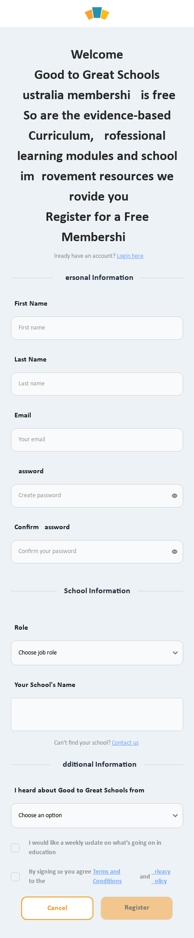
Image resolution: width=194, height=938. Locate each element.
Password (29, 471)
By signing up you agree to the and (100, 877)
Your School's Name (44, 685)
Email (22, 415)
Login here (130, 256)
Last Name (30, 359)
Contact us (125, 743)
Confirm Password (42, 527)
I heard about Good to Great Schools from (79, 790)
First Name (30, 303)
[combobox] (29, 714)
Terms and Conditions (107, 877)
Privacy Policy (161, 877)
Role (21, 627)
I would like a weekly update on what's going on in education (95, 848)
